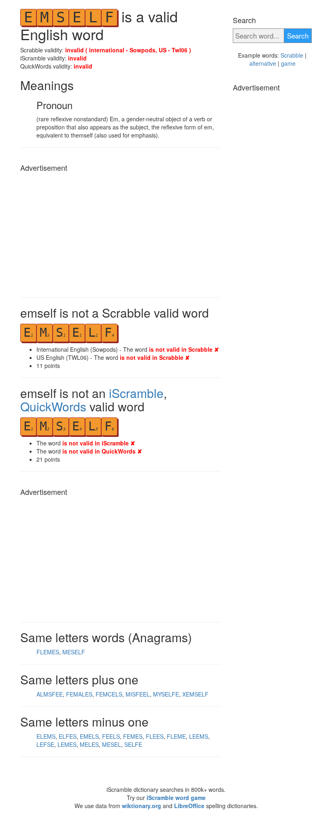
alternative (262, 63)
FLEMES (47, 652)
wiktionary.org (141, 806)
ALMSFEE (49, 694)
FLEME (176, 736)
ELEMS (45, 736)
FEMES (133, 736)
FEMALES (79, 694)
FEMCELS (109, 694)
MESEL (111, 744)
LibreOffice (189, 806)
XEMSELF (195, 694)
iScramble (136, 393)
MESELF (73, 652)
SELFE (133, 744)
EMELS (89, 736)
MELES (89, 744)
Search (298, 35)
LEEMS (198, 736)
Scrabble (292, 55)
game (288, 63)
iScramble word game (176, 797)
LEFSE (45, 744)
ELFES (68, 736)
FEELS (111, 736)
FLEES (155, 736)
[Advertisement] (120, 232)
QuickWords (53, 406)
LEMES (67, 744)
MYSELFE (166, 694)
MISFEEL (138, 694)
